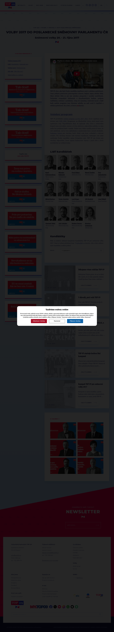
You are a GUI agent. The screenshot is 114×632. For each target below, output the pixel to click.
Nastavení (57, 321)
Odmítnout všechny (39, 321)
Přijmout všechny (75, 321)
